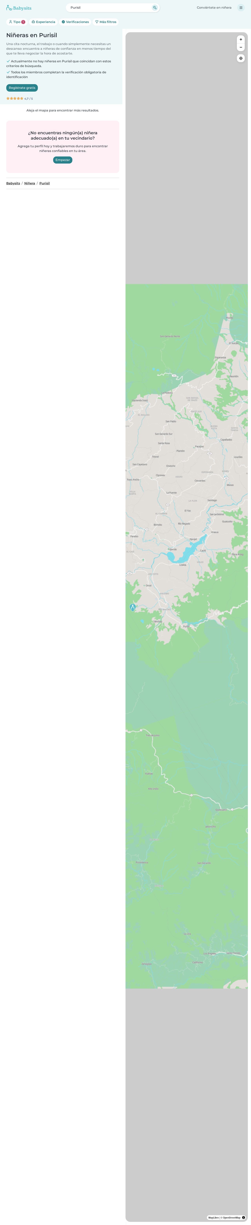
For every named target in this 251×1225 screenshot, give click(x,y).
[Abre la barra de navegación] (241, 7)
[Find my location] (241, 58)
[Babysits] (18, 7)
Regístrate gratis (22, 88)
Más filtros (107, 22)
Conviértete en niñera (214, 7)
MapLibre (213, 1217)
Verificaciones (77, 22)
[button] (133, 608)
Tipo (18, 22)
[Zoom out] (241, 47)
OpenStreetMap (231, 1217)
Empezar (62, 160)
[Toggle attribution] (243, 1217)
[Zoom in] (241, 39)
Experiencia (45, 22)
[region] (187, 627)
